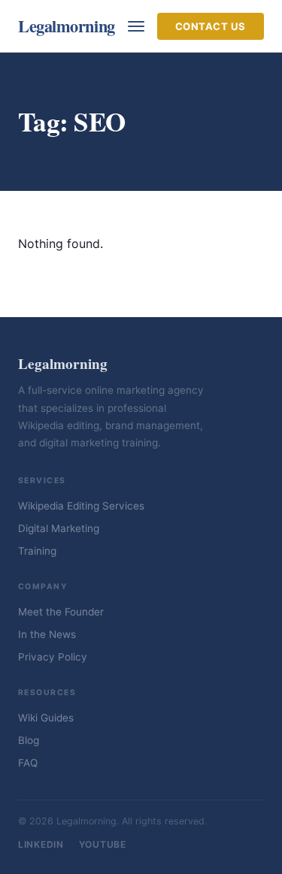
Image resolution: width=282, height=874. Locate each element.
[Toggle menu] (136, 26)
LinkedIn (41, 844)
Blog (28, 740)
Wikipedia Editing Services (81, 506)
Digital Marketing (58, 528)
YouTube (102, 844)
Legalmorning (66, 26)
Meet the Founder (61, 612)
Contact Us (210, 26)
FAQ (28, 763)
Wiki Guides (46, 718)
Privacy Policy (52, 657)
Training (37, 551)
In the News (47, 634)
